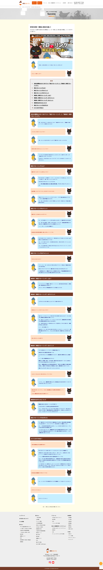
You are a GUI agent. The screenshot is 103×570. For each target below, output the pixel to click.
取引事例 (21, 534)
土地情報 (37, 519)
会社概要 (69, 517)
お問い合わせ (70, 528)
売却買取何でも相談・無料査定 (25, 539)
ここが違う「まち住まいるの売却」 (26, 528)
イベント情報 (70, 535)
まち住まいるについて (23, 518)
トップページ (22, 515)
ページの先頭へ (100, 563)
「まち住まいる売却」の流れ (25, 532)
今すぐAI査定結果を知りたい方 (25, 526)
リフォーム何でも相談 (56, 523)
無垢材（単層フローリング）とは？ (42, 95)
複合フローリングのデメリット (41, 93)
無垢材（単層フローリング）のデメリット (44, 98)
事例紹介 (53, 530)
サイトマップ (70, 539)
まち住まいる (24, 3)
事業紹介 (69, 525)
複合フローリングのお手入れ (41, 105)
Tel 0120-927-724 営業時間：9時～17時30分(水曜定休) (51, 559)
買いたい (37, 515)
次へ (59, 506)
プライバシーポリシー (72, 537)
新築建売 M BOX (39, 528)
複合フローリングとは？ (40, 88)
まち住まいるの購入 (39, 527)
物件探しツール (38, 532)
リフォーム (54, 515)
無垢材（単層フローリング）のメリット (43, 100)
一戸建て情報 (38, 517)
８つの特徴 (21, 521)
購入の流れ (38, 534)
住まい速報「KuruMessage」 (41, 544)
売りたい (21, 524)
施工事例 (53, 519)
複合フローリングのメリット (41, 90)
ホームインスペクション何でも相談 (58, 533)
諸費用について (22, 536)
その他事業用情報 (39, 523)
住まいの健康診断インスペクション (59, 526)
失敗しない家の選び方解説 (40, 525)
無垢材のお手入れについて (40, 103)
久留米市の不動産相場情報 (24, 530)
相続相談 (21, 541)
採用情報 (69, 523)
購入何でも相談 (38, 542)
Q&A (21, 538)
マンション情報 (38, 521)
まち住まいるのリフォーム (56, 517)
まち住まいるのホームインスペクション (59, 528)
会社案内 (69, 515)
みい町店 (69, 519)
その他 (69, 531)
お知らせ (69, 533)
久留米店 (69, 521)
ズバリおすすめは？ (39, 107)
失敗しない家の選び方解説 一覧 (51, 506)
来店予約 (69, 527)
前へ (44, 506)
